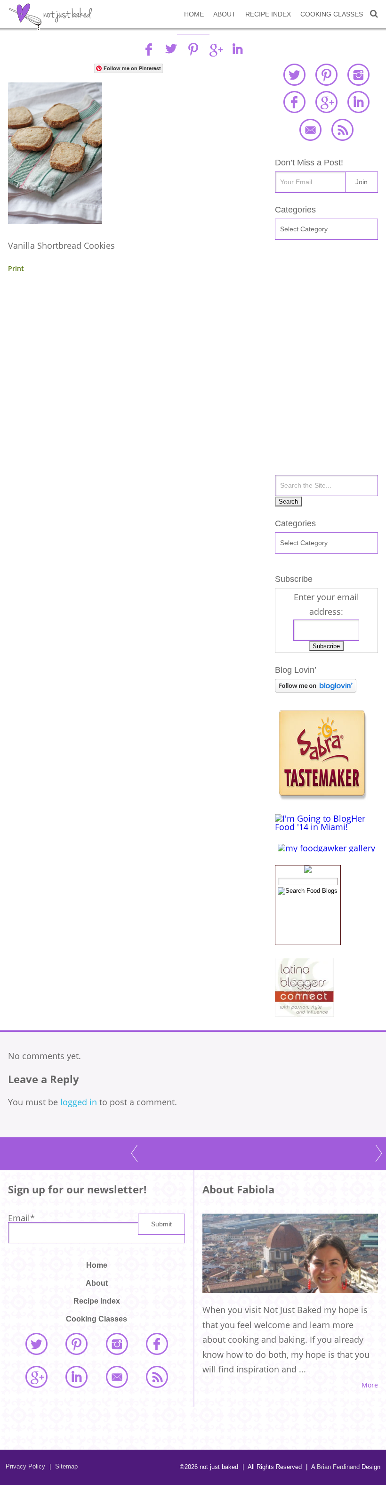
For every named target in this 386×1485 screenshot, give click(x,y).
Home (194, 14)
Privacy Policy (25, 1466)
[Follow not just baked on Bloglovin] (315, 689)
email (310, 129)
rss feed (342, 129)
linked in (358, 102)
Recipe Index (268, 14)
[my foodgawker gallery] (326, 848)
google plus (326, 102)
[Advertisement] (128, 368)
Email (21, 1218)
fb (149, 49)
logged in (78, 1102)
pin (193, 49)
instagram (358, 74)
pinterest (326, 74)
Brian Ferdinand (338, 1466)
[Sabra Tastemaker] (322, 797)
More (370, 1385)
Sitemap (63, 1466)
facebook (294, 102)
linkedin (237, 49)
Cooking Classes (331, 14)
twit (171, 49)
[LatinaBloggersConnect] (304, 1013)
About (224, 14)
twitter (294, 74)
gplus (215, 49)
